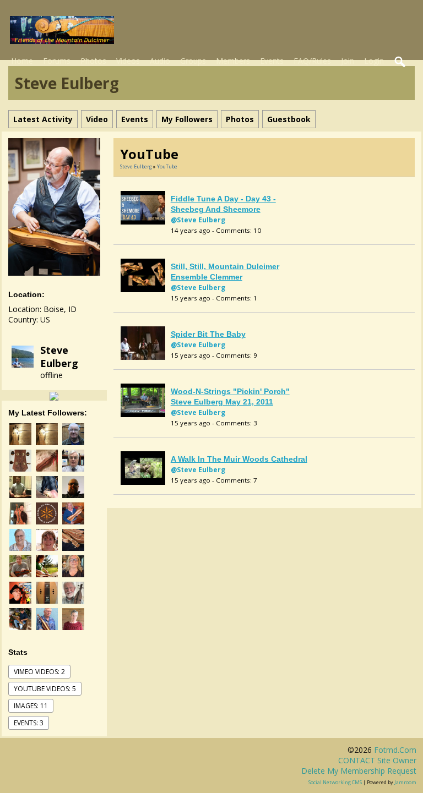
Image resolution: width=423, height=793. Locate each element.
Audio (160, 61)
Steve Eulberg (59, 356)
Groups (193, 61)
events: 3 (29, 723)
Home (22, 61)
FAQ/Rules (312, 61)
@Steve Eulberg (198, 220)
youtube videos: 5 (45, 688)
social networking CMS (335, 782)
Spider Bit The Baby (208, 334)
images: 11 (31, 705)
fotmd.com (395, 750)
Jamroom (405, 782)
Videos (128, 61)
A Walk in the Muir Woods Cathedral (239, 459)
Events (272, 61)
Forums (56, 61)
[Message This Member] (54, 395)
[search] (400, 62)
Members (233, 61)
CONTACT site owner (377, 760)
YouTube (167, 166)
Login (374, 61)
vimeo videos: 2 (39, 671)
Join (347, 61)
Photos (93, 61)
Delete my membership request (358, 770)
